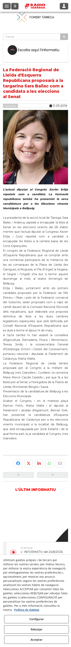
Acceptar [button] (36, 639)
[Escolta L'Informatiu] (35, 50)
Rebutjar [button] (36, 629)
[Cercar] (64, 36)
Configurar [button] (36, 619)
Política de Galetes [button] (26, 610)
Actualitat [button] (10, 105)
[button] (14, 6)
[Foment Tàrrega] (35, 17)
